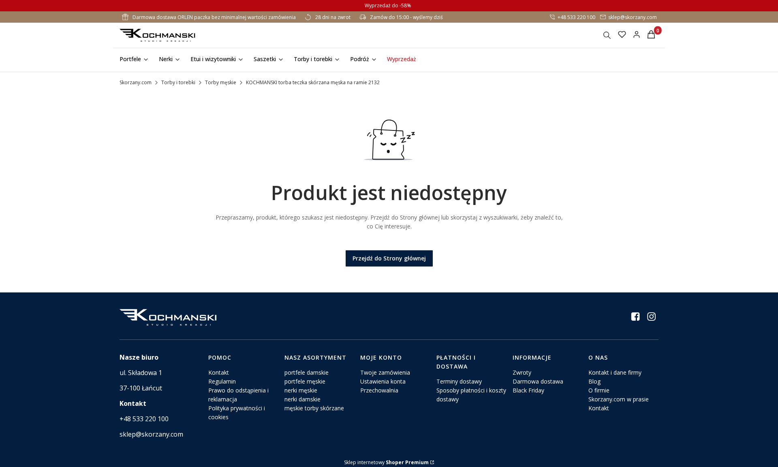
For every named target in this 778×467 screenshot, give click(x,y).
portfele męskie (304, 381)
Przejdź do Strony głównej (389, 258)
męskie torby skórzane (314, 408)
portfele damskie (306, 372)
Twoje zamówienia (385, 372)
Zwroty (522, 372)
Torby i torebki (178, 82)
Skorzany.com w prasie (618, 399)
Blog (594, 381)
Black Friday (528, 390)
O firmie (598, 390)
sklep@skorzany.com (632, 17)
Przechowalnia (379, 390)
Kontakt (218, 372)
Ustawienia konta (383, 381)
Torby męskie (220, 82)
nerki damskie (302, 399)
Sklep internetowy (386, 462)
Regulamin (222, 381)
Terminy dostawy (459, 381)
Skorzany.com (136, 82)
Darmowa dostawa (538, 381)
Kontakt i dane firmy (614, 372)
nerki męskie (300, 390)
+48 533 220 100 (576, 17)
